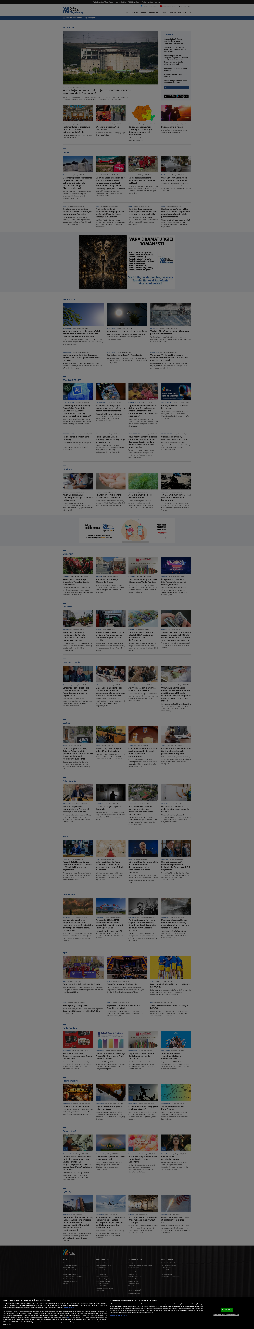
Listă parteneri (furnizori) (118, 1315)
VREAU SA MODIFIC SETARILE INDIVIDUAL (226, 1315)
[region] (127, 1313)
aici (68, 1317)
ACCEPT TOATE (227, 1309)
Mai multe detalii (69, 1307)
